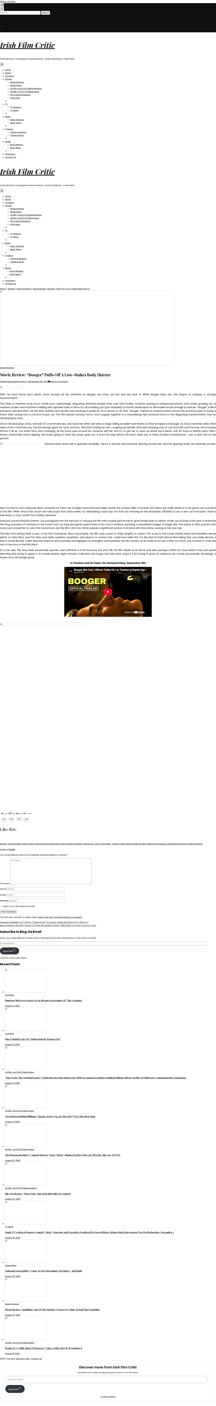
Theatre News (17, 135)
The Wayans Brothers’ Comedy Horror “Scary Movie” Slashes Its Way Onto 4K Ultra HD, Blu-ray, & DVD (62, 1155)
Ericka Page (27, 844)
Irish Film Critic (27, 45)
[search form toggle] (2, 9)
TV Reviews (15, 107)
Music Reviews (17, 119)
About (8, 73)
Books (8, 141)
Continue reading (108, 1396)
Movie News (16, 85)
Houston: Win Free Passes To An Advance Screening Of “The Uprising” (44, 1000)
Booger (3, 844)
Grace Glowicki (67, 844)
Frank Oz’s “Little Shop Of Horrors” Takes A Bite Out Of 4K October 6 (43, 1348)
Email (3, 894)
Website (4, 900)
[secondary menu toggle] (2, 5)
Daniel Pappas (7, 381)
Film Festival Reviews (20, 94)
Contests (9, 76)
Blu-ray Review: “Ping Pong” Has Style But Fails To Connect (38, 1193)
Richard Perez (180, 844)
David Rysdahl (14, 844)
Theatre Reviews (18, 132)
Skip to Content (7, 1)
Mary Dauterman (150, 844)
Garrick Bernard (51, 844)
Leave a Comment (59, 381)
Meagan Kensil (166, 844)
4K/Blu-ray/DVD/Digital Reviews (26, 88)
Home (8, 69)
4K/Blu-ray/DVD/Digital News (24, 91)
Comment (5, 883)
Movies (8, 79)
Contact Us (10, 157)
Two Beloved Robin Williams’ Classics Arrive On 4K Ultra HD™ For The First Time (50, 1116)
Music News (15, 122)
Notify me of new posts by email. (19, 906)
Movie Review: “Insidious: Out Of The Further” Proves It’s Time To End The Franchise (52, 1309)
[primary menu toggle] (2, 64)
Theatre (9, 129)
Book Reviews (16, 144)
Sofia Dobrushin (195, 844)
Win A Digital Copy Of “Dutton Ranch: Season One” (33, 1039)
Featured (38, 844)
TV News (14, 110)
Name (3, 889)
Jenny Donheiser (103, 844)
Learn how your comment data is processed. (60, 917)
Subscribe (8, 951)
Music (7, 116)
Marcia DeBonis (133, 844)
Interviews (15, 98)
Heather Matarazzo (84, 844)
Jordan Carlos (119, 844)
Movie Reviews (17, 82)
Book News (15, 147)
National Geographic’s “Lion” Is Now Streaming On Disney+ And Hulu (43, 1270)
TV (6, 104)
